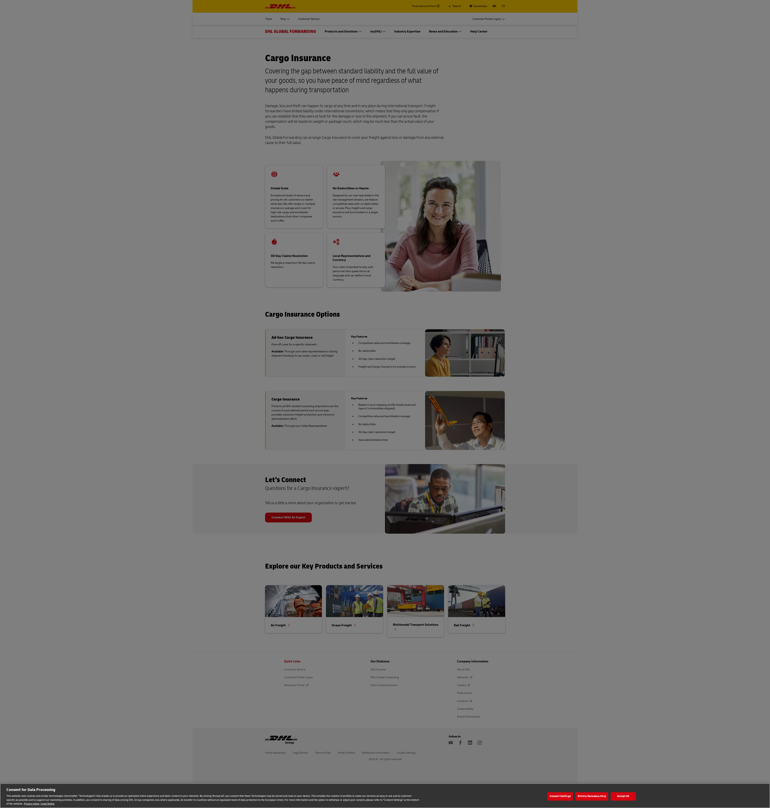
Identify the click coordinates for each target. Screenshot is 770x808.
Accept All (623, 796)
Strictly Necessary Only (592, 796)
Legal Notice (48, 803)
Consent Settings (560, 796)
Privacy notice (32, 803)
